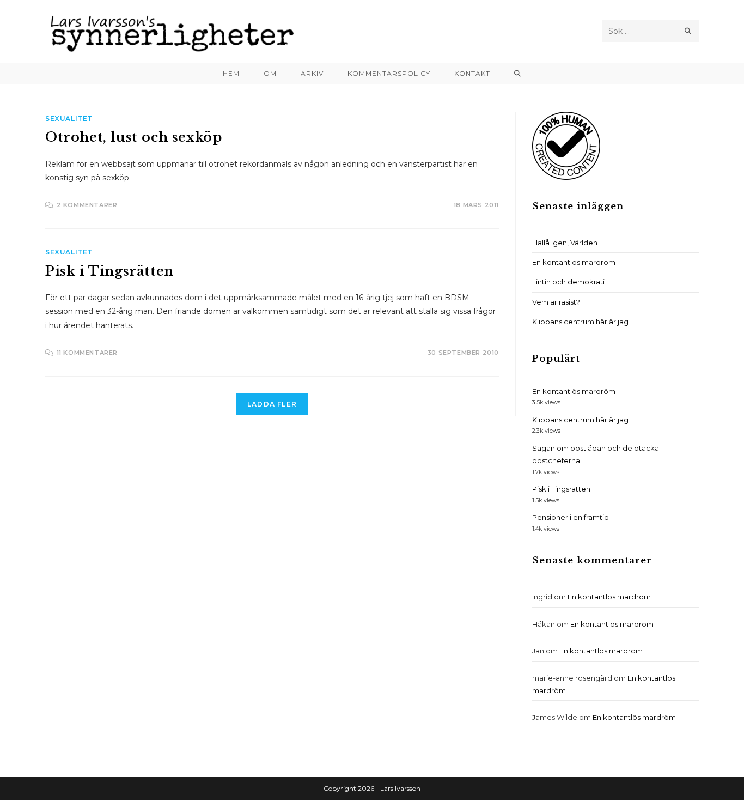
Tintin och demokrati (568, 281)
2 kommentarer (87, 205)
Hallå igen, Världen (564, 242)
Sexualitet (69, 118)
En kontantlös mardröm (573, 262)
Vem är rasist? (556, 302)
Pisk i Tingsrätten (109, 271)
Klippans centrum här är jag (580, 321)
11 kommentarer (87, 352)
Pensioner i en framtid (570, 517)
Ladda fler (272, 404)
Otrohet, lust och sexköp (133, 137)
